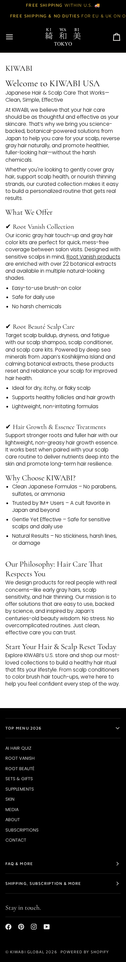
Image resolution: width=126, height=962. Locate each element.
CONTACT (15, 840)
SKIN (9, 799)
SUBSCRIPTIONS (22, 830)
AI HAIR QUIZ (18, 748)
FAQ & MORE (19, 863)
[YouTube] (47, 927)
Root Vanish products (93, 256)
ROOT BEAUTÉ (20, 768)
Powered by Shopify (84, 951)
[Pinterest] (21, 927)
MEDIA (11, 809)
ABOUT (12, 819)
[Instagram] (34, 927)
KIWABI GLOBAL (27, 951)
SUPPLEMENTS (19, 789)
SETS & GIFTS (19, 779)
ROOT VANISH (20, 758)
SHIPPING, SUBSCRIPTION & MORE (43, 883)
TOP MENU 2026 (23, 728)
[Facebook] (8, 927)
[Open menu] (15, 37)
